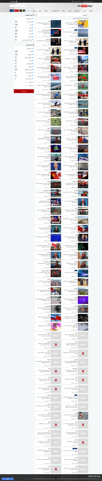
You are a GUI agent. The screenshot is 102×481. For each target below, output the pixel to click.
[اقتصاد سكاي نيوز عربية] (28, 10)
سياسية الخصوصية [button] (29, 478)
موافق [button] (7, 479)
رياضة (63, 10)
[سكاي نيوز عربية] (85, 6)
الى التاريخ (31, 85)
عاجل (21, 10)
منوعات (45, 10)
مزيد (34, 10)
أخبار (85, 10)
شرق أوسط (77, 10)
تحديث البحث (24, 91)
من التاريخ (31, 82)
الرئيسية (90, 10)
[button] (16, 11)
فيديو (40, 10)
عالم (70, 10)
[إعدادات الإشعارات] (24, 11)
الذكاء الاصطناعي (55, 10)
